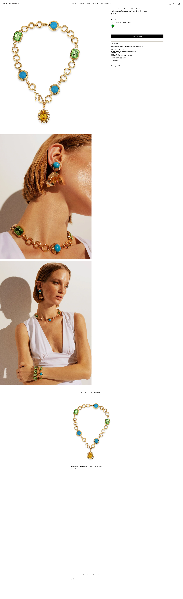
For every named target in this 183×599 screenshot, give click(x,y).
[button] (81, 3)
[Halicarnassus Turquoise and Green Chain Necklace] (91, 431)
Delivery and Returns (117, 66)
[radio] (114, 19)
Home (112, 9)
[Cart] (179, 3)
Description (114, 43)
